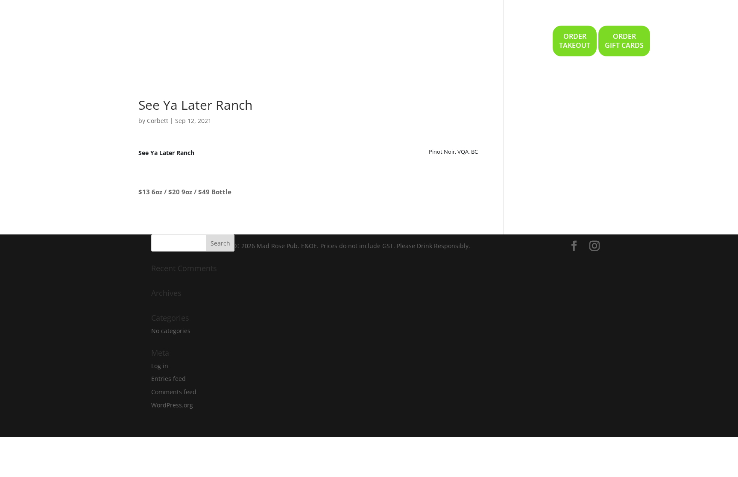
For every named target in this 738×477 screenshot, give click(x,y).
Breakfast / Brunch (352, 46)
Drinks (457, 46)
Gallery (490, 46)
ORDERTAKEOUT (574, 41)
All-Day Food (415, 46)
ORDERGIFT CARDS (624, 41)
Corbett (157, 121)
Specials (297, 46)
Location (527, 46)
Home (263, 46)
